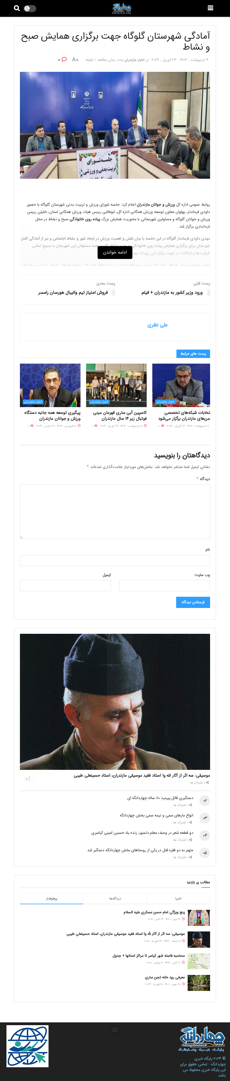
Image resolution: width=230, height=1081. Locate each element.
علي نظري (158, 325)
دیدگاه (203, 479)
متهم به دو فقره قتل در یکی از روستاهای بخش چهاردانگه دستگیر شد (140, 850)
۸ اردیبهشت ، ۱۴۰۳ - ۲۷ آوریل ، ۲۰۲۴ (188, 426)
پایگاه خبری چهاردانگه (210, 1061)
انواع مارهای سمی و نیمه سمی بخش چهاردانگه (156, 815)
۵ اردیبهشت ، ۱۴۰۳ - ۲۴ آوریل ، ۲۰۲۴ (121, 426)
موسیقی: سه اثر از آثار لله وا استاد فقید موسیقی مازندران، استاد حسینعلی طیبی (142, 775)
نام (208, 550)
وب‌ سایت (202, 575)
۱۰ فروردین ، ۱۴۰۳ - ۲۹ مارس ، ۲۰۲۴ (56, 426)
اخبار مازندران (134, 60)
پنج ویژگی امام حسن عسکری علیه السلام (154, 912)
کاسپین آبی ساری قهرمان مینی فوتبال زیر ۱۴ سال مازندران (120, 415)
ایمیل (107, 575)
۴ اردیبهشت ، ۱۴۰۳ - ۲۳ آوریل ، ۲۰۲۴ (179, 60)
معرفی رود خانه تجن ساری (165, 977)
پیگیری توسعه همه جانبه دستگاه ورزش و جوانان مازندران (52, 415)
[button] (115, 1029)
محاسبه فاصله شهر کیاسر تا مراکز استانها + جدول (148, 956)
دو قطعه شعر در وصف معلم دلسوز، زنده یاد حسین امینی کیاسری (142, 833)
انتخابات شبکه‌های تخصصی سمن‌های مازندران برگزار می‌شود (185, 415)
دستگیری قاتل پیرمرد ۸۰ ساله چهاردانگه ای (160, 798)
